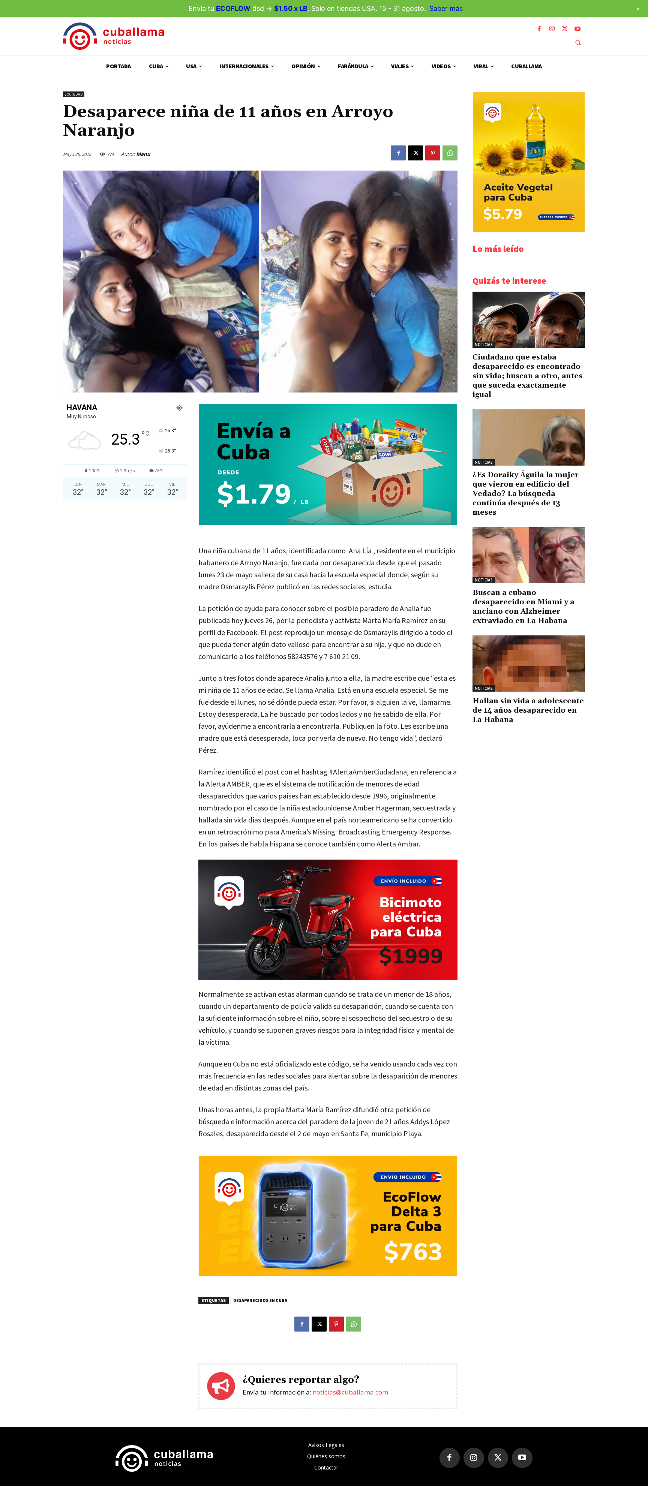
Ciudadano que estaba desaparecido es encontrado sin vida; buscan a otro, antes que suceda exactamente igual (527, 376)
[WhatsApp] (450, 152)
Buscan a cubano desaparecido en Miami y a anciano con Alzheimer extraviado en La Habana (523, 606)
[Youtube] (577, 28)
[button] (578, 42)
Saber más (446, 8)
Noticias (484, 344)
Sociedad (73, 94)
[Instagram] (552, 28)
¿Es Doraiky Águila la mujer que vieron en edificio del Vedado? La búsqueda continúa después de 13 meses (525, 493)
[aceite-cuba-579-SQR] (529, 229)
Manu (143, 154)
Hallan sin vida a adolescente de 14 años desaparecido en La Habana (528, 710)
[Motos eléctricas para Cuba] (328, 920)
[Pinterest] (432, 152)
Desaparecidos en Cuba (260, 1300)
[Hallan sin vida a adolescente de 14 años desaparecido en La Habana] (528, 663)
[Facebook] (539, 28)
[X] (564, 28)
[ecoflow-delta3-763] (328, 1274)
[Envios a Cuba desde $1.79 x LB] (328, 523)
